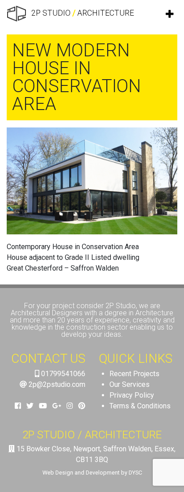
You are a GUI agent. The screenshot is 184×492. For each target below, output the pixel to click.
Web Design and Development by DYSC (92, 472)
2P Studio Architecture (81, 12)
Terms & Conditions (140, 406)
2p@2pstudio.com (56, 384)
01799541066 (62, 373)
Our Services (129, 384)
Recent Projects (134, 373)
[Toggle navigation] (170, 14)
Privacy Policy (131, 395)
